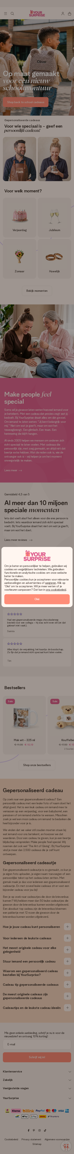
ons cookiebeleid (56, 589)
